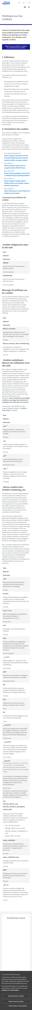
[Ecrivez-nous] (16, 964)
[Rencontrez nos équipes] (16, 942)
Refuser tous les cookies (16, 1001)
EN (23, 3)
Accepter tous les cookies (16, 996)
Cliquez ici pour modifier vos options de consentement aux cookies (16, 47)
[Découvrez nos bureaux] (16, 953)
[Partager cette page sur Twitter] (29, 7)
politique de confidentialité (10, 990)
